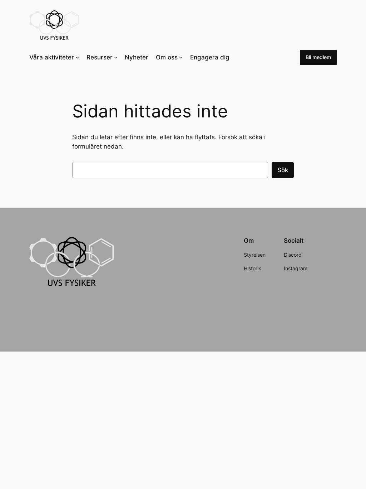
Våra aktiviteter (51, 57)
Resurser (99, 57)
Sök (282, 170)
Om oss (167, 57)
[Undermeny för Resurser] (116, 57)
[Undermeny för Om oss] (181, 57)
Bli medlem (318, 57)
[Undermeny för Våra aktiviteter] (77, 57)
